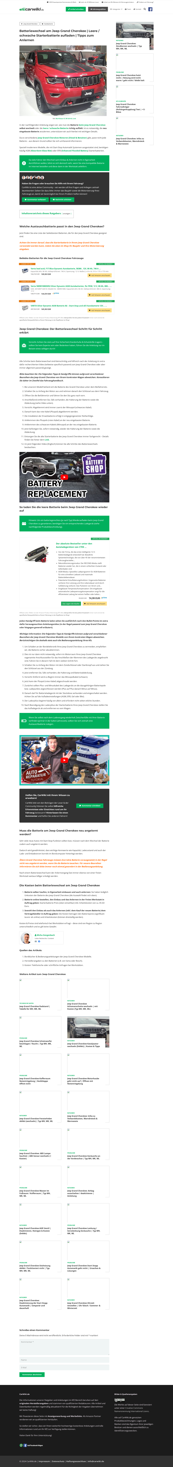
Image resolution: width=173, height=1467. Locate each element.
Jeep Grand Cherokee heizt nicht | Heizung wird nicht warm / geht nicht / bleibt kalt (130, 78)
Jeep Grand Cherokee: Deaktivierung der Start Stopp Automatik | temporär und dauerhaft (33, 1304)
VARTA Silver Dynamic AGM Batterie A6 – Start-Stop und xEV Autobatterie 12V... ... (69, 306)
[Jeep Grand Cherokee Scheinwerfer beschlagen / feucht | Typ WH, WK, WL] (40, 1017)
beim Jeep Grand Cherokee (92, 125)
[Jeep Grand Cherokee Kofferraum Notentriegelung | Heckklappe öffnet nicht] (40, 1055)
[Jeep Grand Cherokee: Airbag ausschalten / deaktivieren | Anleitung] (88, 1167)
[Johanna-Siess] (38, 177)
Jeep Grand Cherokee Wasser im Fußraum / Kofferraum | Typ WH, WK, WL (34, 1193)
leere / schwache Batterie (55, 128)
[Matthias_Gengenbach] (23, 177)
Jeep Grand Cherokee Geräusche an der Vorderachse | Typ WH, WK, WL (83, 1157)
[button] (144, 9)
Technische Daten (26, 1003)
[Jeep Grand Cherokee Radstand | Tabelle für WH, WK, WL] (40, 980)
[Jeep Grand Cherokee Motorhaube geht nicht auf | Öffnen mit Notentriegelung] (88, 1055)
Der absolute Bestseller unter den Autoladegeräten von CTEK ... (74, 545)
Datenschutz (58, 1461)
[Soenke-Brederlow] (27, 177)
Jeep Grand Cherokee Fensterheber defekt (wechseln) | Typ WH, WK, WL (36, 1119)
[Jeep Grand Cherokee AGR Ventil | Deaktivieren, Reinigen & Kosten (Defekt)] (40, 1204)
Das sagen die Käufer (71, 604)
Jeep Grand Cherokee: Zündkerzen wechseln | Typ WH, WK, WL (129, 46)
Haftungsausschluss (76, 1461)
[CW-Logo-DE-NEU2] (31, 9)
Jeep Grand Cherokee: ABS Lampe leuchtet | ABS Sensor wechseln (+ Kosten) (35, 1156)
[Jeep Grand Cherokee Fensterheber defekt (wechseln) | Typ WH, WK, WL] (40, 1092)
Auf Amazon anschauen (100, 275)
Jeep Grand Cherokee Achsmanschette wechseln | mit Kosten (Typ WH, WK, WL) (82, 1006)
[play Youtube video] (64, 477)
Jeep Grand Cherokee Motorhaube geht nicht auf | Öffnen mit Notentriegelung (83, 1081)
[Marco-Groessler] (35, 177)
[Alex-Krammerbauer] (42, 177)
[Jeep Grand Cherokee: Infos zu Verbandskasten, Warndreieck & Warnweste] (88, 1092)
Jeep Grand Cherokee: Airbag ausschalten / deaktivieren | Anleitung (80, 1193)
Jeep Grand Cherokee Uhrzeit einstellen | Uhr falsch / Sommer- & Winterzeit (83, 1305)
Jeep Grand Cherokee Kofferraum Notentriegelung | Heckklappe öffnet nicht (34, 1081)
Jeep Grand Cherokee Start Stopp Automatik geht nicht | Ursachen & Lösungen (84, 1268)
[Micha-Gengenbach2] (31, 177)
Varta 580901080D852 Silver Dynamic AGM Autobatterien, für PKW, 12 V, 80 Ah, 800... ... (71, 286)
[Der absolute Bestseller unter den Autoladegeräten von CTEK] (36, 553)
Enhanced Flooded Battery (75, 150)
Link (74, 119)
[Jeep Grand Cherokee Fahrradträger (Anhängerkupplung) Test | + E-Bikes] (135, 86)
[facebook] (150, 9)
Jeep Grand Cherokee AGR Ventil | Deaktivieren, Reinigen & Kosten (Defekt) (35, 1231)
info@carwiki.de (96, 1461)
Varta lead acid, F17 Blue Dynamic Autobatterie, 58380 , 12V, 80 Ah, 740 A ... (66, 268)
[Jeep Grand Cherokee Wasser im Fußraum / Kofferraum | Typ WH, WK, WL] (40, 1167)
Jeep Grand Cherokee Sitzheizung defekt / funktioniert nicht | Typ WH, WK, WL (34, 1268)
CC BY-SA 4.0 (68, 119)
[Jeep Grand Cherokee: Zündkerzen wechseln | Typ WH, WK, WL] (135, 23)
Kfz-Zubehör (121, 101)
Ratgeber (71, 1001)
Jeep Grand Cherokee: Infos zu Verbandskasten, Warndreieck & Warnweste (82, 1118)
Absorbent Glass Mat (41, 150)
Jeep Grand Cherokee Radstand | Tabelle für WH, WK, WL (34, 1007)
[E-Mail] (36, 941)
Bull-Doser (59, 119)
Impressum (44, 1461)
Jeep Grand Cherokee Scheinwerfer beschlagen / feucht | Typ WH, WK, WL (35, 1044)
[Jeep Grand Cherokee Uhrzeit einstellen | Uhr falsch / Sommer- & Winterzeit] (88, 1279)
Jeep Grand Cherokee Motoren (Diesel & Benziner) (62, 137)
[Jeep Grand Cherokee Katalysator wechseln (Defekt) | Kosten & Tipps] (88, 1017)
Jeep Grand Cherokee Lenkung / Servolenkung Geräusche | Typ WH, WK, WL (83, 1231)
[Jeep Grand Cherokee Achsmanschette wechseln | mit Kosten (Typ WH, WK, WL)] (88, 980)
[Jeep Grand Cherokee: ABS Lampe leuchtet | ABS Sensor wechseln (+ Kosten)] (40, 1130)
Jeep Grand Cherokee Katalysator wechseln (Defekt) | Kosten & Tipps (83, 1045)
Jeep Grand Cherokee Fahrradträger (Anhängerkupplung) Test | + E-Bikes (130, 108)
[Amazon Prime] (55, 293)
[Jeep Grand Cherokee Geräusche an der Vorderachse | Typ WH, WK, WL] (88, 1130)
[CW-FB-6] (31, 1445)
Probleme (23, 1038)
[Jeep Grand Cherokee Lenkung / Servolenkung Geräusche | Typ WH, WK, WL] (88, 1204)
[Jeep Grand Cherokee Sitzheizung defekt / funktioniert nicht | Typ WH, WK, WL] (40, 1242)
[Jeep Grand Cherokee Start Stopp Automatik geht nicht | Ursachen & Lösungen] (88, 1242)
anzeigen (66, 213)
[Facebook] (39, 941)
